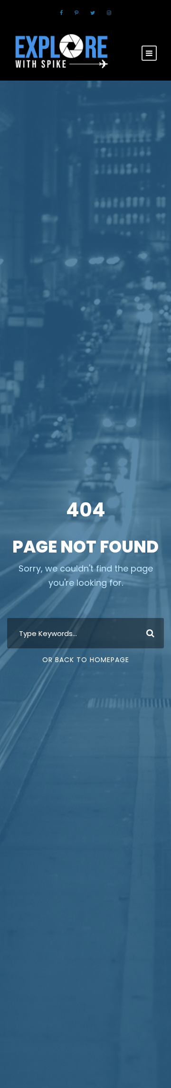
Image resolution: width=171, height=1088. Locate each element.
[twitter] (92, 13)
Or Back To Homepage (85, 659)
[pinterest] (76, 13)
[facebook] (61, 13)
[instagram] (109, 13)
